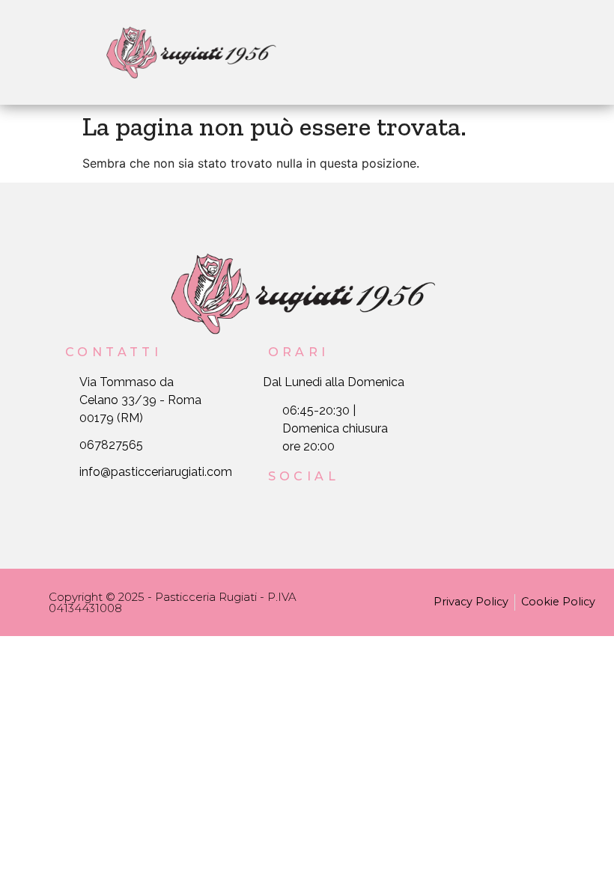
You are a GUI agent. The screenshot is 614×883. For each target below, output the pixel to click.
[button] (424, 52)
